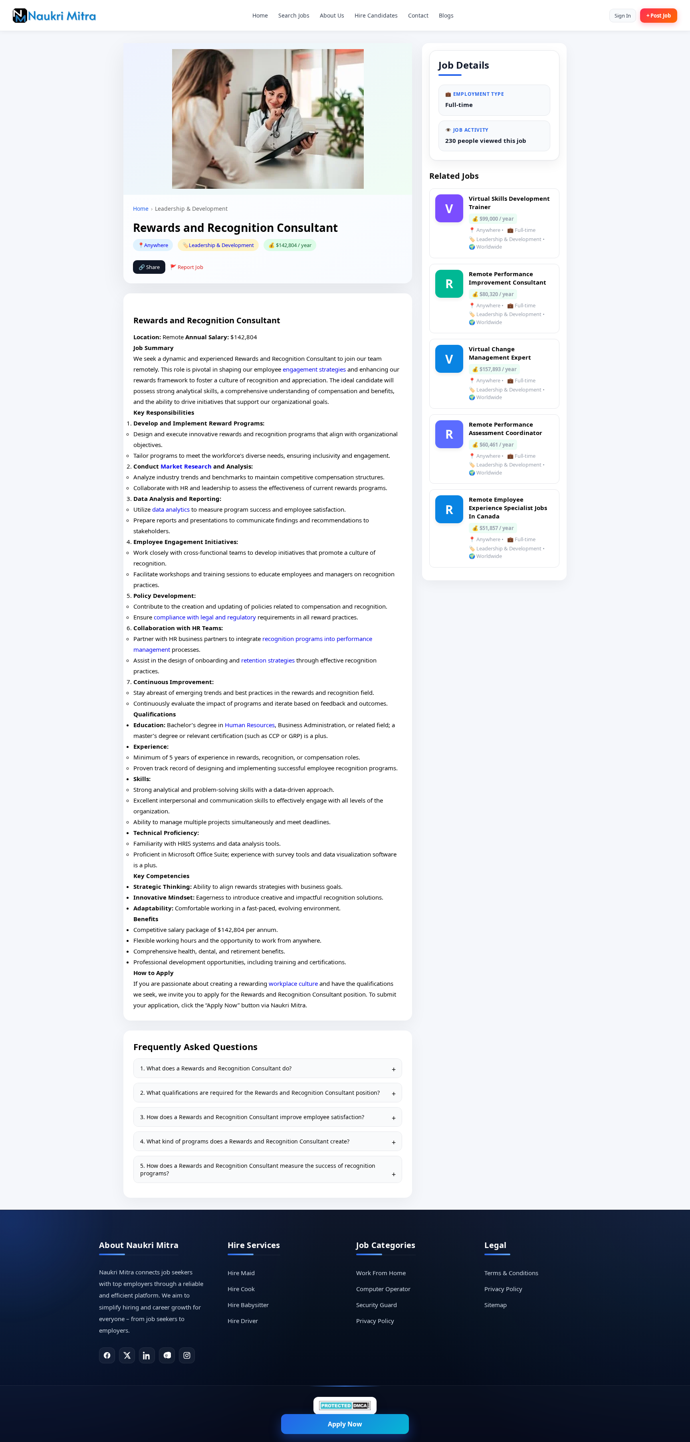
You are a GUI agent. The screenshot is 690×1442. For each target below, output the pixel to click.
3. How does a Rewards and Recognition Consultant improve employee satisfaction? (252, 1117)
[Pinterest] (167, 1355)
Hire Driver (243, 1321)
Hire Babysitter (248, 1305)
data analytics (171, 509)
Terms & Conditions (511, 1273)
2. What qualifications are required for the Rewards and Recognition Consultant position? (260, 1092)
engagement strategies (314, 369)
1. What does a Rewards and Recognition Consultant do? (215, 1068)
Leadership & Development (221, 245)
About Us (332, 15)
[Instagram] (187, 1355)
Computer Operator (383, 1289)
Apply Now (345, 1424)
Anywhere (156, 245)
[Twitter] (127, 1355)
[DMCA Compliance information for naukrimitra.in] (345, 1405)
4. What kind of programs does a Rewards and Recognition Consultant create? (244, 1141)
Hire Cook (241, 1289)
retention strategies (268, 660)
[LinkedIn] (147, 1355)
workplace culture (293, 983)
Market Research (186, 466)
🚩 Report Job (186, 267)
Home (260, 15)
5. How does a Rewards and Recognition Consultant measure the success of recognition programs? (257, 1169)
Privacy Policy (375, 1321)
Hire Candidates (376, 15)
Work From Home (381, 1273)
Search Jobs (293, 15)
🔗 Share (149, 267)
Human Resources (250, 725)
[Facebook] (107, 1355)
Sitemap (495, 1305)
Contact (418, 15)
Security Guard (376, 1305)
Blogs (446, 15)
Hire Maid (241, 1273)
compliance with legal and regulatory (205, 617)
